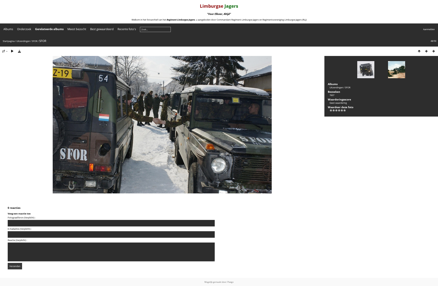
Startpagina (9, 41)
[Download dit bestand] (19, 51)
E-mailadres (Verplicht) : (19, 228)
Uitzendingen (23, 41)
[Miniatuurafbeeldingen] (419, 51)
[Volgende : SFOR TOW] (433, 51)
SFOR (34, 41)
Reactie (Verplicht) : (17, 240)
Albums (8, 29)
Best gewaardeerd (102, 29)
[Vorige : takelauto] (426, 51)
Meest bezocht (76, 29)
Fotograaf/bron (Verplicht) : (21, 217)
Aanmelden (429, 29)
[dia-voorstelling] (12, 51)
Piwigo (230, 282)
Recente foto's (127, 29)
